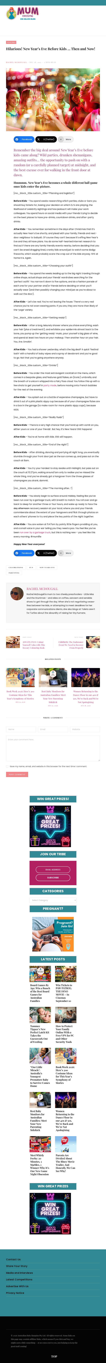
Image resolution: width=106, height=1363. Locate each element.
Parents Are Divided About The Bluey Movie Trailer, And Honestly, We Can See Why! (65, 1163)
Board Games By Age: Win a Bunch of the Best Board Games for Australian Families (40, 993)
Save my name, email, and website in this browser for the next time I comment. (48, 766)
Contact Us (13, 1259)
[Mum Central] (22, 16)
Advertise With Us (17, 1286)
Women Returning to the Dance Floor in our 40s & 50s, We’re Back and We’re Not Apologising (65, 1120)
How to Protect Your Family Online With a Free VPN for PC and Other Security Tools (65, 1034)
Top (54, 1356)
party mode (49, 385)
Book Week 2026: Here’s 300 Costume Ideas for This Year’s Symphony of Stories (20, 695)
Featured (11, 42)
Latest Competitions (19, 1279)
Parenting (14, 573)
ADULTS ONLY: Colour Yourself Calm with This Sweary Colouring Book (34, 645)
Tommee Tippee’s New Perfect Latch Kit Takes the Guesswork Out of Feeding (39, 1034)
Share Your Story (16, 1266)
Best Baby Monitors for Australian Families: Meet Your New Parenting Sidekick (38, 1120)
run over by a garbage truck (35, 532)
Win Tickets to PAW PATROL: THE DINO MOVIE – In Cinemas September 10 (64, 993)
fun (31, 567)
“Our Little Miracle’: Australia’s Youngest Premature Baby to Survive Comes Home (40, 1076)
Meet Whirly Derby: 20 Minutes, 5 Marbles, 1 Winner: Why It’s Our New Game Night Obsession (39, 1165)
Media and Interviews (19, 1273)
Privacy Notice (15, 1293)
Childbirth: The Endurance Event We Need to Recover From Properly (70, 645)
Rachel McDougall (16, 62)
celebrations (16, 567)
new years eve (47, 567)
